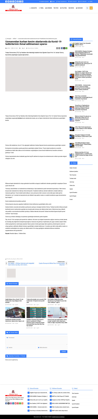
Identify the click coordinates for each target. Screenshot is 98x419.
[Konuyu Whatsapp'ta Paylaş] (66, 48)
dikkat (18, 258)
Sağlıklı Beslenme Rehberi (58, 416)
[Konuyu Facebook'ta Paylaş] (62, 48)
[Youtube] (15, 1)
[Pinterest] (18, 1)
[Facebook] (6, 1)
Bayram (14, 258)
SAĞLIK (14, 38)
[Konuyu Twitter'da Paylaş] (64, 48)
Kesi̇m (21, 258)
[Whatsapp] (20, 1)
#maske (9, 258)
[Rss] (22, 1)
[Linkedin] (13, 1)
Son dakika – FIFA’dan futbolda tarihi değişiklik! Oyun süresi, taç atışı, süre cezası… (21, 264)
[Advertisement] (49, 26)
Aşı (11, 258)
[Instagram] (11, 1)
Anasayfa (9, 38)
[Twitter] (8, 1)
